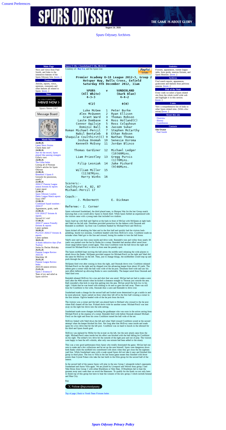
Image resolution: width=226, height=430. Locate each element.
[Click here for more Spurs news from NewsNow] (49, 101)
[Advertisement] (113, 50)
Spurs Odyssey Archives (113, 35)
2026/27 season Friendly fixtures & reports (46, 224)
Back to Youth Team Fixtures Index (93, 393)
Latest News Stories (44, 145)
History (160, 120)
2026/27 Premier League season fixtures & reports (47, 185)
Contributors (162, 123)
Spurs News (46, 108)
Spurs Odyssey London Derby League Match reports (48, 195)
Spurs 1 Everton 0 (44, 271)
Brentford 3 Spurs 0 (44, 174)
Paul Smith (162, 132)
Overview (161, 118)
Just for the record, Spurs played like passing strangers (48, 153)
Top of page (70, 393)
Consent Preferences (16, 4)
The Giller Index (43, 162)
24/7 (55, 108)
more (57, 77)
